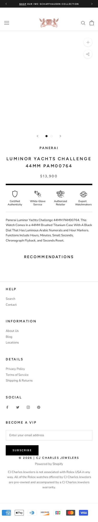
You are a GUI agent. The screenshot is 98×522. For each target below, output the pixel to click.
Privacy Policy (15, 369)
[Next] (60, 136)
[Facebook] (7, 407)
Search (10, 299)
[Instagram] (28, 407)
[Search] (83, 23)
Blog (9, 337)
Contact (11, 305)
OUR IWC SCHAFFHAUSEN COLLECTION (49, 4)
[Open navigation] (6, 22)
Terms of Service (17, 375)
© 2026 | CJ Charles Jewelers (49, 457)
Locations (12, 342)
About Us (12, 331)
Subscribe (22, 450)
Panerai (49, 148)
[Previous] (37, 136)
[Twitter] (17, 407)
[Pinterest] (38, 407)
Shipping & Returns (19, 380)
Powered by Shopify (49, 464)
